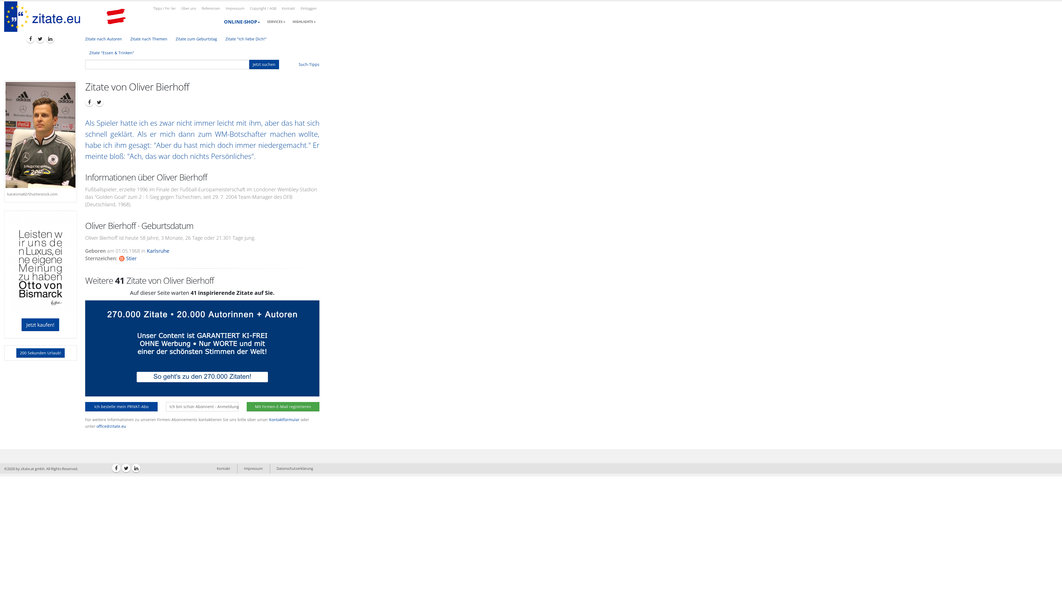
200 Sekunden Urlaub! (40, 352)
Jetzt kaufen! (40, 324)
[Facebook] (30, 39)
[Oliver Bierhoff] (41, 135)
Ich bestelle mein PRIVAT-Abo (121, 406)
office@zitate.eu (111, 426)
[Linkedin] (50, 39)
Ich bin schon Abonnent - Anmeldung (204, 406)
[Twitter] (40, 39)
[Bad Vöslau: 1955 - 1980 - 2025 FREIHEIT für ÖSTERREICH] (116, 16)
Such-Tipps (309, 64)
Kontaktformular (284, 419)
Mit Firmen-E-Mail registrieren (283, 406)
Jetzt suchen (264, 64)
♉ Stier (128, 258)
